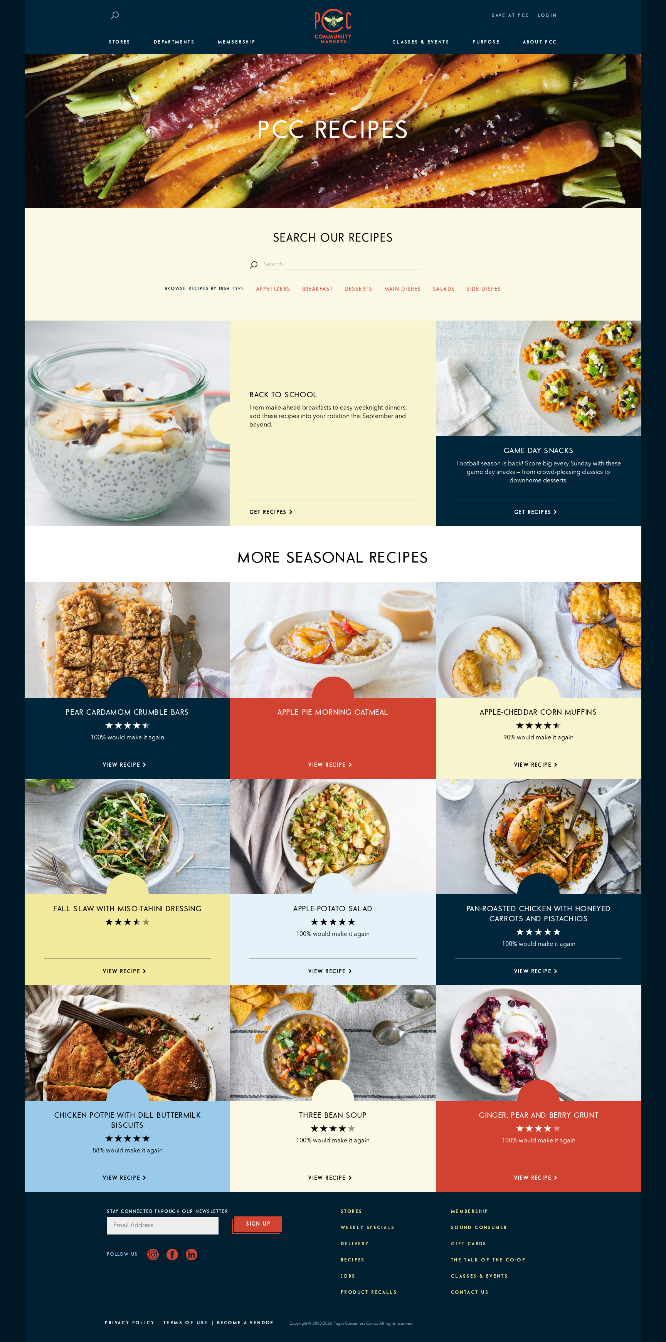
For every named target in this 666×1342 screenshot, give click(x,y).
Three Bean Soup (333, 1115)
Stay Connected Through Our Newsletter (167, 1211)
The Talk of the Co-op (488, 1260)
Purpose (486, 42)
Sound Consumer (479, 1228)
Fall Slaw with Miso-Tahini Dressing (127, 909)
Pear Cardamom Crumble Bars (127, 712)
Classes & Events (420, 42)
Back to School (283, 395)
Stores (119, 42)
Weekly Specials (368, 1228)
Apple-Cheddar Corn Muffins (538, 712)
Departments (174, 42)
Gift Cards (469, 1244)
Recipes (353, 1260)
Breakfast (317, 289)
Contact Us (470, 1292)
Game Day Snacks (538, 451)
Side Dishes (483, 289)
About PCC (540, 42)
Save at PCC (511, 15)
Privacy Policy (130, 1323)
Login (547, 15)
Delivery (355, 1244)
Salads (444, 289)
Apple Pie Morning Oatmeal (333, 712)
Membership (237, 42)
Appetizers (273, 289)
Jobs (348, 1276)
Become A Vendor (245, 1323)
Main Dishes (402, 289)
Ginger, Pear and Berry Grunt (538, 1115)
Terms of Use (185, 1323)
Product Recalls (369, 1292)
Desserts (358, 289)
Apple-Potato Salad (333, 909)
